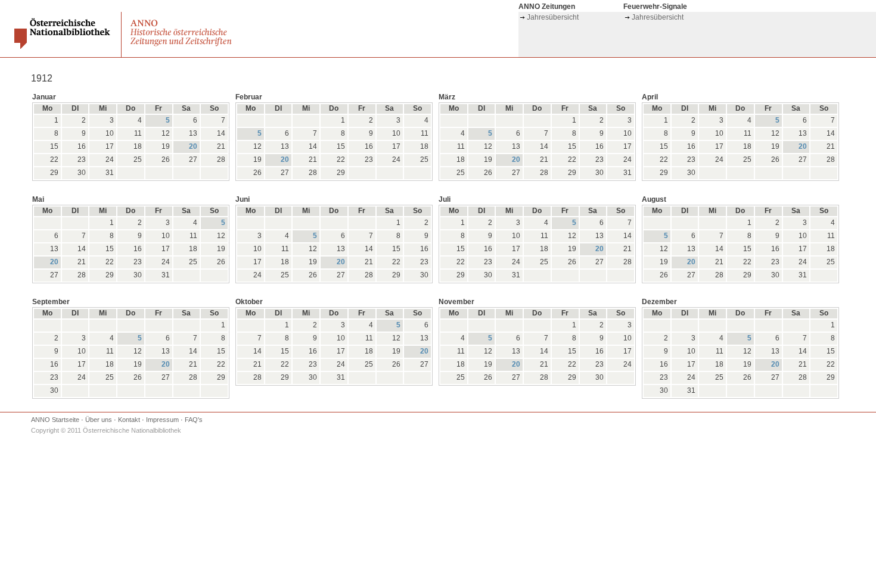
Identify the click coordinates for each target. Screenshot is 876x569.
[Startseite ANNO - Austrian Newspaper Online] (182, 46)
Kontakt (129, 419)
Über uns (98, 419)
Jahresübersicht (553, 17)
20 (193, 146)
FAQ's (194, 419)
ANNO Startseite (55, 419)
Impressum (162, 419)
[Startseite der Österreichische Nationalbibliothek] (63, 46)
